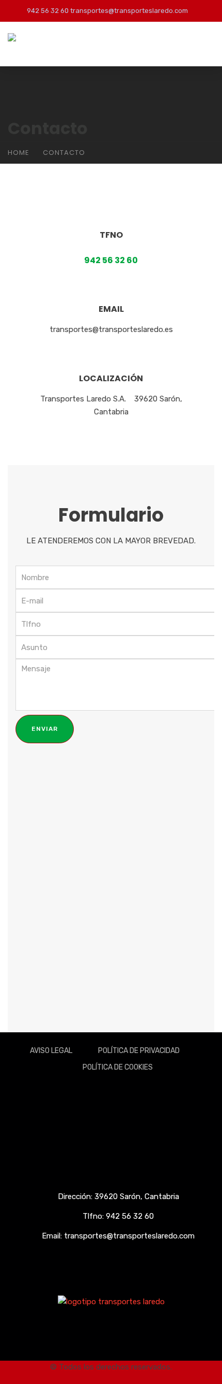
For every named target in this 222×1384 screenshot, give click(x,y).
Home (18, 152)
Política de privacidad (139, 1050)
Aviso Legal (51, 1050)
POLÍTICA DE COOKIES (118, 1067)
